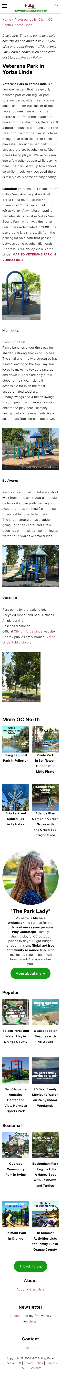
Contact (30, 1347)
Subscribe (17, 1316)
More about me (28, 973)
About (21, 1289)
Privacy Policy (31, 57)
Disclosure (35, 1368)
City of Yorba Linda (28, 631)
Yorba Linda (24, 25)
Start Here (37, 1289)
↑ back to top (30, 1266)
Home (6, 19)
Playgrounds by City (30, 19)
